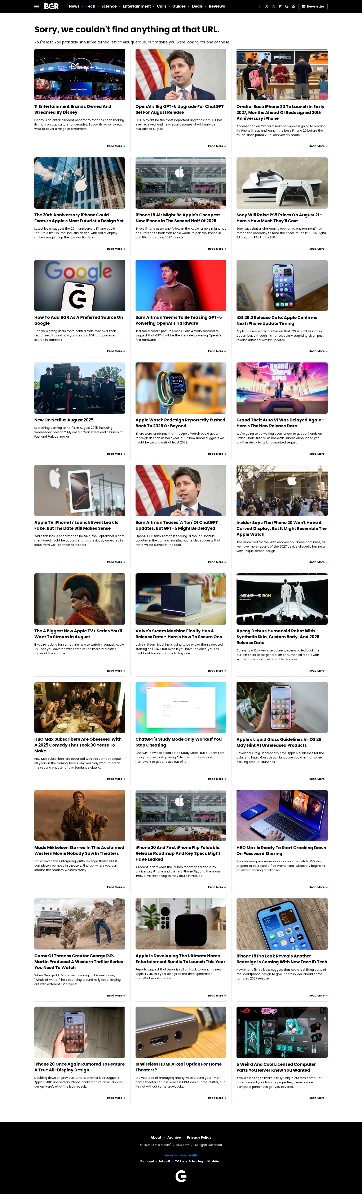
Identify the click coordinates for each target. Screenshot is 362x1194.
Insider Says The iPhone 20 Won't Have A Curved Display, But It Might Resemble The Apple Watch (282, 528)
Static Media (160, 1145)
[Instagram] (273, 6)
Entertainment (137, 6)
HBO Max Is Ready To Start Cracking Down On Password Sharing (281, 850)
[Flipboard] (280, 6)
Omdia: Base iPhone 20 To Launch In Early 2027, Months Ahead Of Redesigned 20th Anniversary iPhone (281, 112)
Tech (90, 6)
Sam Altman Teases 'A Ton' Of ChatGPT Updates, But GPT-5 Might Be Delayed (177, 525)
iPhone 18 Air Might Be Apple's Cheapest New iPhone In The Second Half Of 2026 (178, 218)
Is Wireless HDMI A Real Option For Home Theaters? (179, 1067)
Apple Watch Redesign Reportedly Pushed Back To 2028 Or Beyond (180, 423)
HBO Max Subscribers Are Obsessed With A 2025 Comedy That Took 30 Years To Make (78, 745)
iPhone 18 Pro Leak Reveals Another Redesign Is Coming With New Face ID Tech (282, 959)
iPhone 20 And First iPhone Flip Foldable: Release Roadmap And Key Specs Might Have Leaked (178, 853)
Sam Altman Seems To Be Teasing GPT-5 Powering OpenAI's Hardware (179, 320)
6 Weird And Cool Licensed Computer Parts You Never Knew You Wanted (276, 1067)
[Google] (286, 6)
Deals (197, 6)
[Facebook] (260, 6)
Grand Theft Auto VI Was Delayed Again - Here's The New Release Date (281, 423)
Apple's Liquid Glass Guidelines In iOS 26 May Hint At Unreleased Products (279, 742)
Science (109, 6)
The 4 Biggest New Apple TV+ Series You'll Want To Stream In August (78, 634)
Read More (114, 146)
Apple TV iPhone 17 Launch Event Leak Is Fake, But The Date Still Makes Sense (76, 525)
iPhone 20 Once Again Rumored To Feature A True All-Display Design (79, 1067)
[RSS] (293, 6)
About (156, 1137)
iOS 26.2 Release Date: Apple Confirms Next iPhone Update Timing (277, 320)
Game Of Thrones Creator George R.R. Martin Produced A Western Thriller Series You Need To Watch (78, 961)
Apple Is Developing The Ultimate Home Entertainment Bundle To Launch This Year (180, 958)
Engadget (147, 1161)
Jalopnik (164, 1161)
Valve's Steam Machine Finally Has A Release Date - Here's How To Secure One (179, 634)
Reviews (217, 6)
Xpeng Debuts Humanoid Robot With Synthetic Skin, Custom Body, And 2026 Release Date (278, 636)
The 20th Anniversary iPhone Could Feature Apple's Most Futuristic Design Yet (79, 218)
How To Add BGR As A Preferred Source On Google (78, 320)
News (74, 6)
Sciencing (196, 1161)
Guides (179, 6)
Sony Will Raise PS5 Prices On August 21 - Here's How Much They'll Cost (280, 218)
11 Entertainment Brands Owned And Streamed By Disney (72, 109)
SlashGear (214, 1161)
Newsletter (315, 6)
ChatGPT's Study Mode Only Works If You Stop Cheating (179, 742)
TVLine (179, 1161)
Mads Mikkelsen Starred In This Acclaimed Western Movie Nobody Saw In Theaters (79, 850)
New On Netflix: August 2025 (64, 420)
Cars (161, 6)
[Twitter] (266, 6)
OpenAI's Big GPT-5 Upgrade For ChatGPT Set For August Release (180, 109)
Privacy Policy (199, 1137)
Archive (174, 1137)
